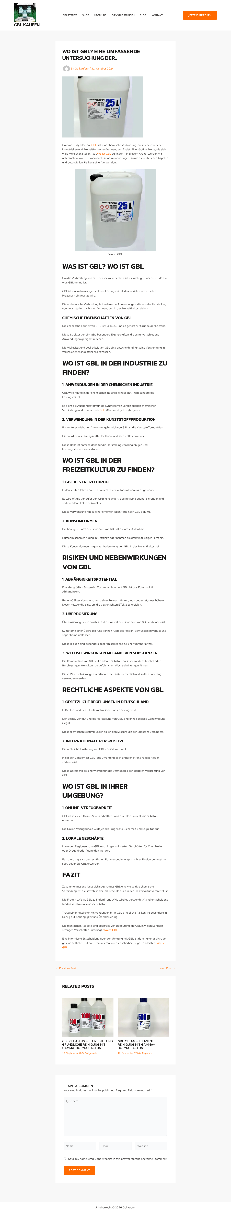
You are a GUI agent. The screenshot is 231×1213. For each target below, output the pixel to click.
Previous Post (66, 968)
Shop (85, 15)
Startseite (70, 15)
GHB (103, 410)
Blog (143, 15)
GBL (94, 145)
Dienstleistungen (123, 15)
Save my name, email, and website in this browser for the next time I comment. (117, 1158)
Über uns (100, 15)
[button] (200, 15)
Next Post (167, 968)
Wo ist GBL (104, 153)
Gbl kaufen (27, 24)
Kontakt (157, 15)
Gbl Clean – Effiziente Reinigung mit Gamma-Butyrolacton (137, 1044)
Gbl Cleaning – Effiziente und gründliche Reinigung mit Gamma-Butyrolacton (87, 1044)
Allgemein (91, 1053)
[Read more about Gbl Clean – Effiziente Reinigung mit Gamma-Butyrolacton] (143, 1017)
